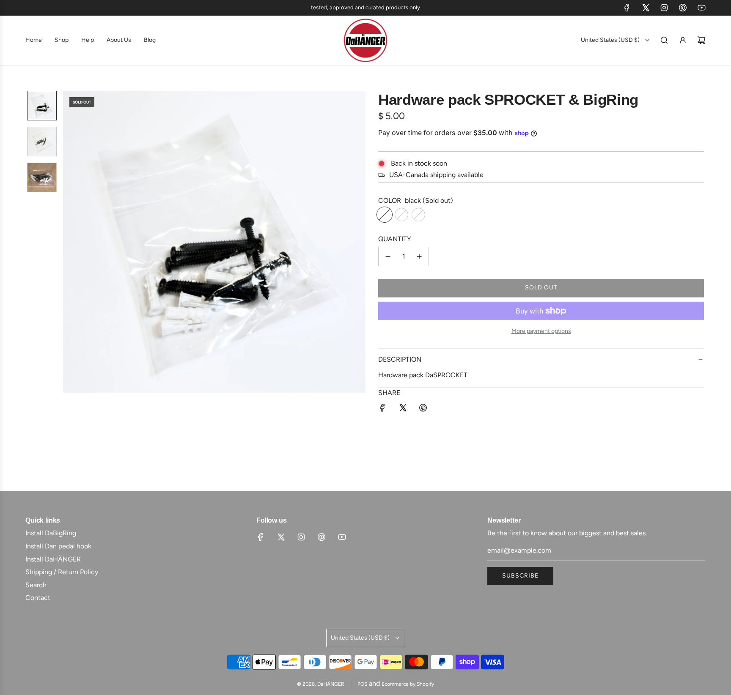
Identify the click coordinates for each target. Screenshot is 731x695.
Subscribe (520, 575)
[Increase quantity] (419, 256)
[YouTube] (701, 7)
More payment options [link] (541, 331)
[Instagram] (664, 7)
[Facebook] (627, 7)
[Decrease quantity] (388, 256)
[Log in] (682, 40)
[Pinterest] (682, 7)
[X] (645, 7)
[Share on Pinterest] (423, 409)
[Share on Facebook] (382, 409)
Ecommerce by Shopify (408, 684)
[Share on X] (402, 409)
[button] (74, 241)
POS (362, 684)
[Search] (664, 40)
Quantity (394, 239)
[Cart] (701, 40)
